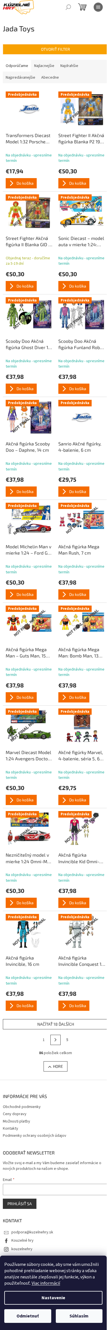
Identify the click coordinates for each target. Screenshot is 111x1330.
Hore (58, 1066)
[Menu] (98, 7)
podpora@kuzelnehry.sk (32, 1232)
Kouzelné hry (22, 1240)
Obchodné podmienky (22, 1107)
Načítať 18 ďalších (55, 1024)
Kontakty (10, 1128)
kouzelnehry (21, 1249)
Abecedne (50, 77)
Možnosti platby (16, 1121)
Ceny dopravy (14, 1114)
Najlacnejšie (44, 66)
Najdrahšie (69, 66)
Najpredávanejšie (20, 77)
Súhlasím (79, 1316)
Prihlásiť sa (19, 1203)
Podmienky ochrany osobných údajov (34, 1135)
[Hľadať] (68, 7)
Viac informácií (46, 1283)
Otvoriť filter (55, 49)
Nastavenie (53, 1298)
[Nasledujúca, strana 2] (55, 1040)
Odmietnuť (28, 1316)
